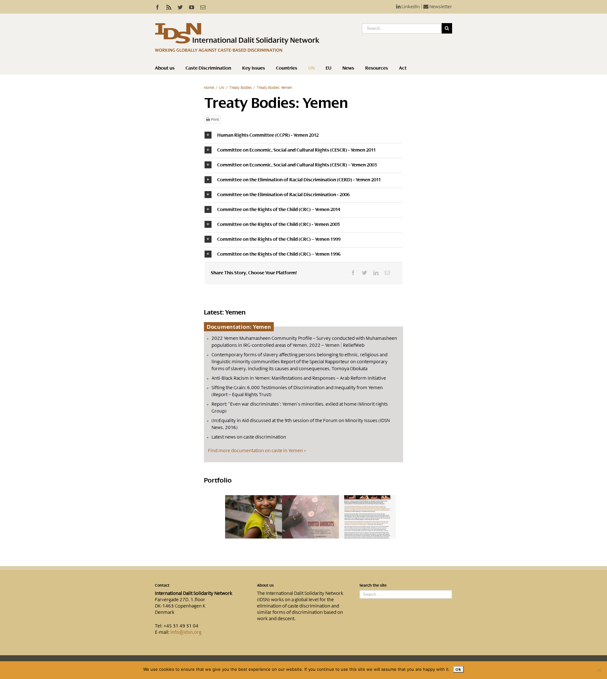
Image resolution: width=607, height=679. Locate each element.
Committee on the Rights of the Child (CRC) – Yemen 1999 (278, 239)
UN (311, 68)
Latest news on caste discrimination (249, 437)
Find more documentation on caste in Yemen (255, 450)
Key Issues (253, 68)
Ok (458, 669)
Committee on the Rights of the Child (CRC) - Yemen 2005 (278, 224)
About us (165, 68)
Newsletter (440, 6)
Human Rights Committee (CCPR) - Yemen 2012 (268, 135)
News (348, 68)
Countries (286, 68)
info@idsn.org (185, 632)
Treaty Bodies (240, 87)
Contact (162, 585)
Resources (376, 68)
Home (209, 87)
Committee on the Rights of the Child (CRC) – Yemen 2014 (278, 209)
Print (214, 119)
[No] (599, 670)
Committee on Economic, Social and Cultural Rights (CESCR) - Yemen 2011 (296, 150)
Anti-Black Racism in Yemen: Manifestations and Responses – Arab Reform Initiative (299, 378)
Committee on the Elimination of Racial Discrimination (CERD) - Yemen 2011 (299, 180)
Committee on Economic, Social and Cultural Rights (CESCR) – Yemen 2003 (297, 165)
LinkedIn (410, 6)
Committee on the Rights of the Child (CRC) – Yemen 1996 (278, 254)
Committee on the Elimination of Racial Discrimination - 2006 (283, 194)
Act (403, 68)
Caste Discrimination (208, 68)
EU (328, 68)
